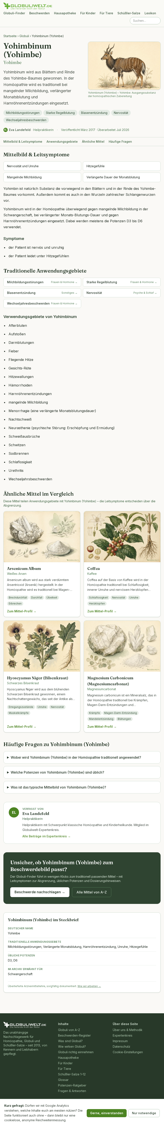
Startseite (10, 36)
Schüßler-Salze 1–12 (72, 1074)
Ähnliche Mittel (93, 141)
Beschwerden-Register (74, 1035)
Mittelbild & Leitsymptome (22, 141)
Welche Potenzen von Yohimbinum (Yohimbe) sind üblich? (57, 772)
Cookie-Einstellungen (128, 1052)
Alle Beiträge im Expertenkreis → (46, 836)
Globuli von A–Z (69, 1030)
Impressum (120, 1041)
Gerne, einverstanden (106, 1113)
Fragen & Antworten (72, 1091)
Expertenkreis (122, 1035)
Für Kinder (87, 13)
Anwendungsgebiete (62, 141)
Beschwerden (39, 13)
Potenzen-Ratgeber (72, 1085)
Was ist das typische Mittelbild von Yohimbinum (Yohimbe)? (58, 787)
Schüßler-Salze (128, 13)
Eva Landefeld (20, 130)
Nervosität (121, 113)
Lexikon (150, 13)
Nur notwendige (144, 1113)
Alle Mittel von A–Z (91, 892)
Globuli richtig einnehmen (76, 1052)
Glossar (63, 1080)
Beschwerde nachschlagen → (40, 892)
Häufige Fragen (120, 141)
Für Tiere (106, 13)
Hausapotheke (65, 13)
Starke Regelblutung (60, 113)
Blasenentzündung (94, 113)
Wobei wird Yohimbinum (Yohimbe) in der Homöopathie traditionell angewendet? (76, 757)
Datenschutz (121, 1046)
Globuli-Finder (14, 13)
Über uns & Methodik (127, 1030)
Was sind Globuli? (70, 1041)
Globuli (24, 36)
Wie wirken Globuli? (72, 1046)
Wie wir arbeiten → (89, 986)
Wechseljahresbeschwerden (26, 120)
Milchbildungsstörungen (23, 113)
